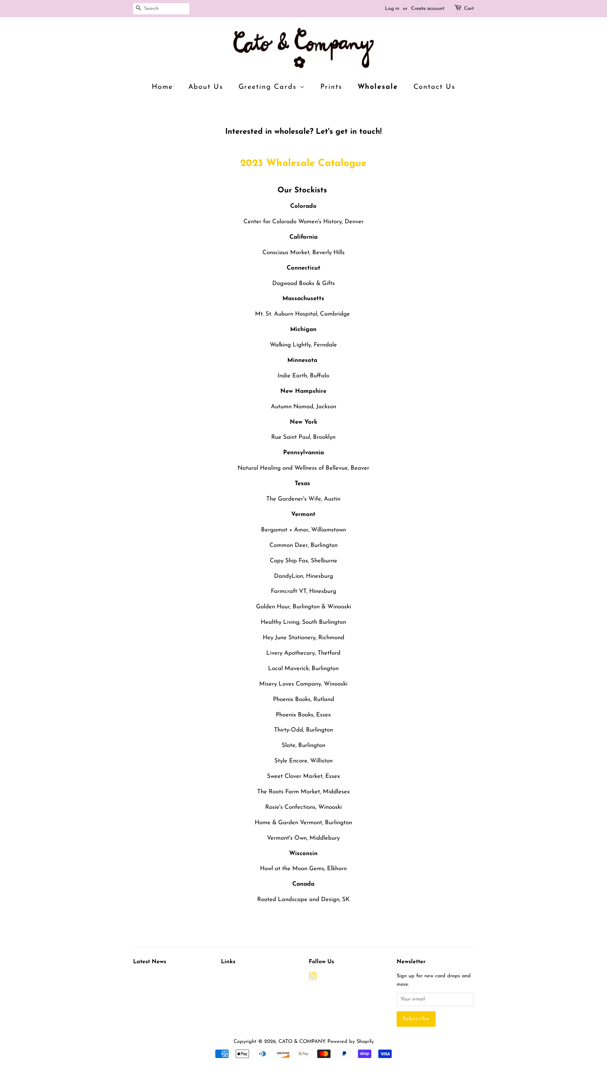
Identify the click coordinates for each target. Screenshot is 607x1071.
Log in (392, 8)
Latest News (149, 962)
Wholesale (378, 87)
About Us (205, 87)
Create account (427, 8)
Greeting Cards (269, 87)
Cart (469, 8)
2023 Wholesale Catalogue (303, 163)
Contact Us (434, 87)
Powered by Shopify (350, 1041)
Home (162, 87)
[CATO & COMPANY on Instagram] (312, 978)
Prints (331, 87)
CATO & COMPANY (302, 1041)
